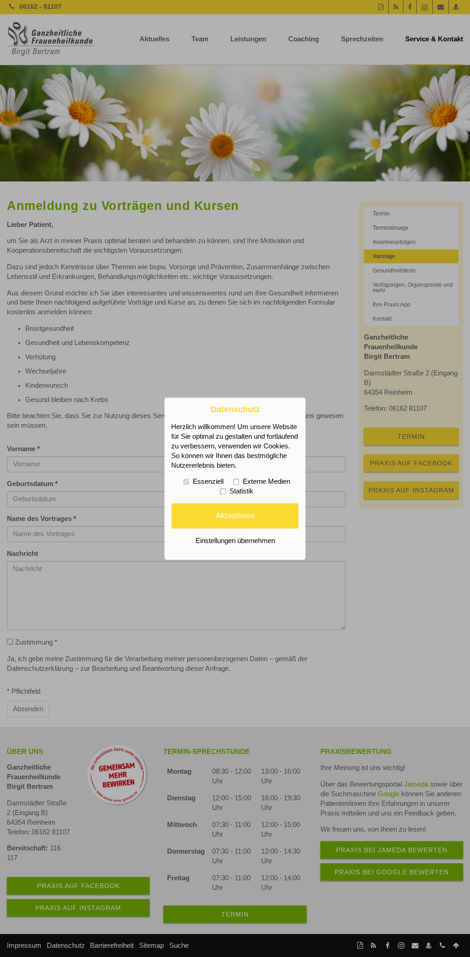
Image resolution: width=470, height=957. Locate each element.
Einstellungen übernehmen (235, 540)
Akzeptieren (235, 515)
